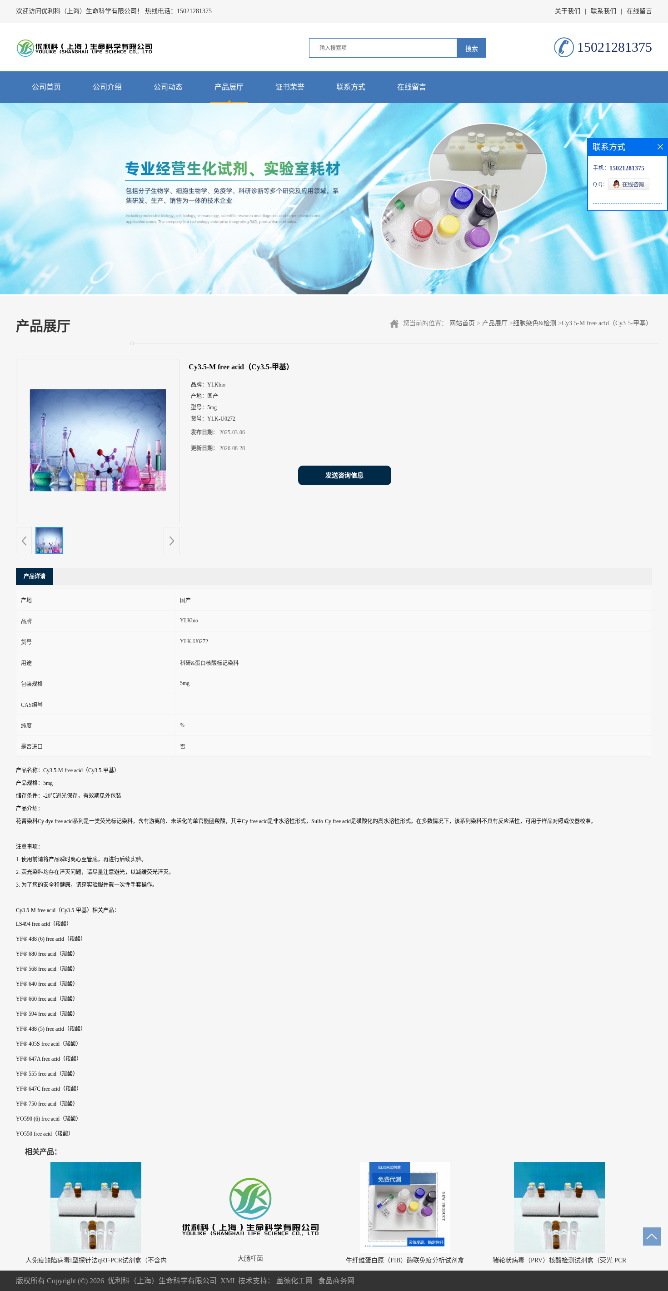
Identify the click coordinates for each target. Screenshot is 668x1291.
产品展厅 (229, 87)
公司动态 (168, 87)
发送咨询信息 (344, 475)
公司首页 (46, 87)
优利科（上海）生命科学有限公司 (162, 1281)
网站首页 (462, 323)
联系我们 (603, 11)
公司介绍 (107, 87)
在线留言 (639, 11)
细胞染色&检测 (534, 323)
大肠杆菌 (250, 1258)
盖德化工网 (294, 1281)
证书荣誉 (289, 87)
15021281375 (194, 11)
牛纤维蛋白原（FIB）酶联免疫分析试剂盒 (405, 1260)
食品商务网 (336, 1281)
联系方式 (350, 87)
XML (228, 1281)
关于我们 (567, 11)
